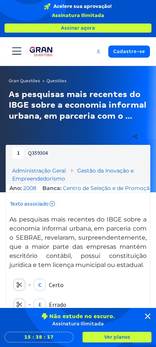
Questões (57, 81)
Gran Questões (24, 81)
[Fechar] (147, 316)
